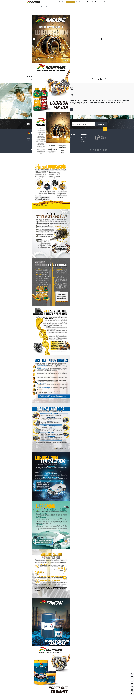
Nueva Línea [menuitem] (70, 2)
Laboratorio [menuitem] (99, 2)
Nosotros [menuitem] (62, 2)
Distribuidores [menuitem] (80, 2)
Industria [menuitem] (88, 2)
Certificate (33, 6)
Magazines (42, 6)
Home (26, 6)
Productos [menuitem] (55, 2)
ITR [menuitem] (93, 2)
